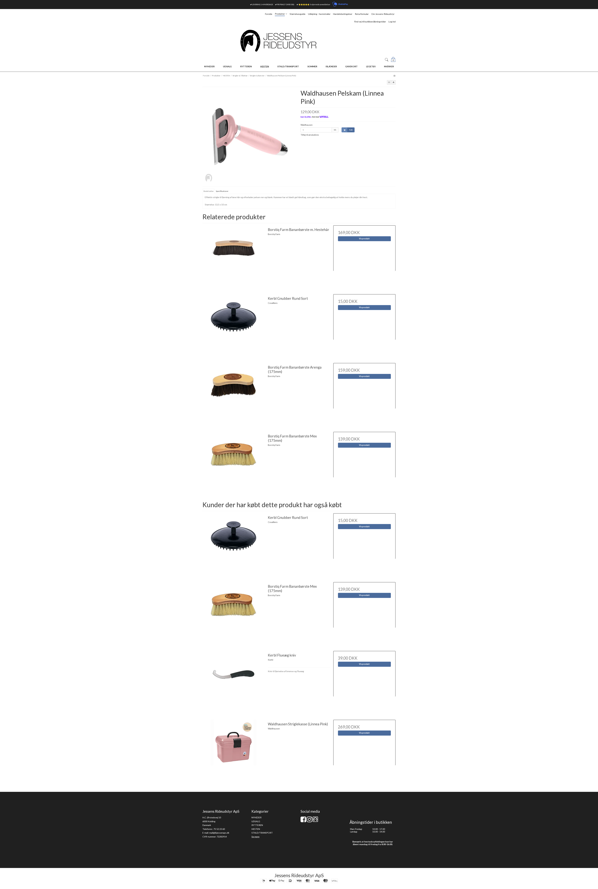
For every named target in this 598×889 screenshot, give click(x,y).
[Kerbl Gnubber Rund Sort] (233, 325)
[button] (389, 82)
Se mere (255, 836)
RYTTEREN (257, 825)
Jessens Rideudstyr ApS (299, 875)
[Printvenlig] (394, 75)
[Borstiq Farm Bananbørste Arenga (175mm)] (233, 394)
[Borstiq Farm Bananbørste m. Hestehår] (233, 256)
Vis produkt (364, 238)
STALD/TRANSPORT (262, 832)
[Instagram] (309, 821)
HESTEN (256, 829)
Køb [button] (351, 130)
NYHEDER (256, 817)
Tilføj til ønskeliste (310, 134)
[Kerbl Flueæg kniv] (233, 682)
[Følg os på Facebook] (303, 821)
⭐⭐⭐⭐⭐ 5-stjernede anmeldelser (314, 4)
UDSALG (256, 821)
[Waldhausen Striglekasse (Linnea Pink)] (233, 751)
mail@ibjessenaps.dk (219, 832)
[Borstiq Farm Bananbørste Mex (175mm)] (233, 463)
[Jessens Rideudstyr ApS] (299, 41)
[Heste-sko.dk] (315, 821)
